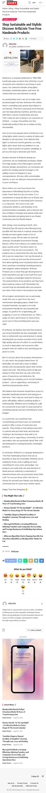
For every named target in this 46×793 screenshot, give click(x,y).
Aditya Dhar (12, 44)
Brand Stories (9, 19)
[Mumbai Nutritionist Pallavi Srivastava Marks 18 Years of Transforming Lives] (37, 712)
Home (4, 8)
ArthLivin (15, 551)
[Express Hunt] (12, 2)
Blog (11, 8)
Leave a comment (35, 630)
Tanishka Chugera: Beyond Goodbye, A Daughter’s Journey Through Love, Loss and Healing (20, 517)
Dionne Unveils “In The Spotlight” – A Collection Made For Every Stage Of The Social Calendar (15, 725)
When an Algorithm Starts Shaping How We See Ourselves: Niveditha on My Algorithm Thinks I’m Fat (22, 538)
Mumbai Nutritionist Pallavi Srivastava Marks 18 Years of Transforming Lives (13, 711)
